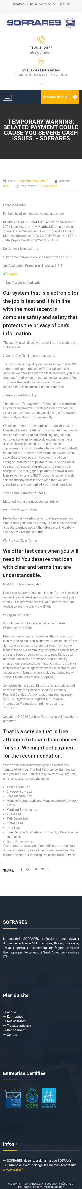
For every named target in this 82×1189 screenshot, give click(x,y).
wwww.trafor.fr (13, 1170)
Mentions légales (30, 1187)
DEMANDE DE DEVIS (56, 97)
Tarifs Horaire (54, 1187)
